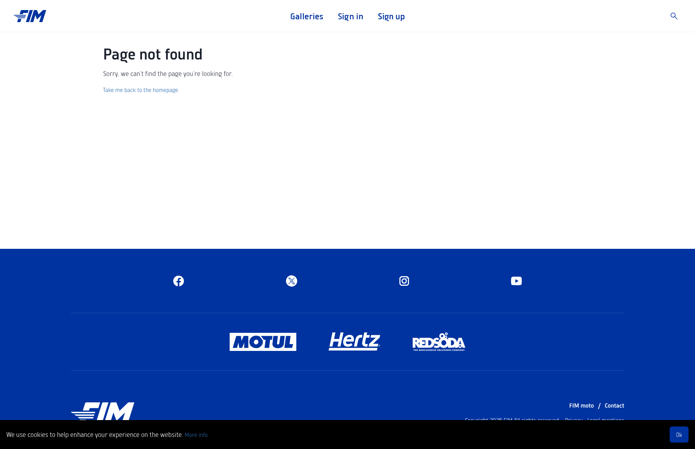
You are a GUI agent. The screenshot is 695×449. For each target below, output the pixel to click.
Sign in (350, 16)
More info (196, 435)
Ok (679, 435)
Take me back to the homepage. (141, 90)
